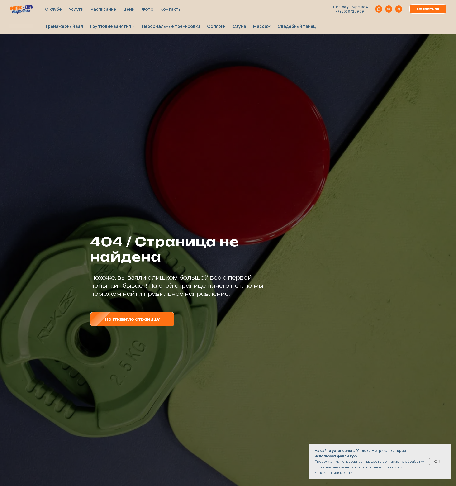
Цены (129, 9)
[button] (427, 9)
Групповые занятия (110, 26)
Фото (147, 9)
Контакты (171, 9)
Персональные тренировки (171, 26)
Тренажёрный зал (64, 26)
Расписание (103, 9)
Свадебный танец (297, 26)
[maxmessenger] (378, 9)
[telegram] (398, 9)
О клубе (53, 9)
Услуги (76, 9)
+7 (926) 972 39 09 (348, 11)
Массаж (262, 26)
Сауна (239, 26)
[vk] (388, 9)
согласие (390, 461)
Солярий (216, 26)
